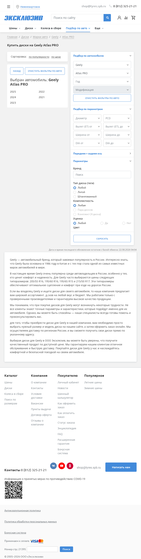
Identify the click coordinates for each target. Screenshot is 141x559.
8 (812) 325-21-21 (125, 6)
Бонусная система (15, 532)
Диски (8, 388)
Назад (17, 71)
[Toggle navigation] (8, 6)
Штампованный (87, 196)
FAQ (60, 434)
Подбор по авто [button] (77, 28)
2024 (13, 97)
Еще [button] (98, 28)
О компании (38, 382)
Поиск (66, 549)
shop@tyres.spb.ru (89, 467)
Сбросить (102, 238)
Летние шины (93, 382)
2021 (42, 97)
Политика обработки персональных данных (30, 521)
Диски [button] (29, 28)
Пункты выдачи (41, 409)
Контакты (37, 388)
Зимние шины (93, 388)
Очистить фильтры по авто (45, 71)
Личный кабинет (68, 382)
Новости (63, 388)
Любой (82, 187)
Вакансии (37, 403)
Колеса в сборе (51, 28)
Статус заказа (66, 422)
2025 (13, 91)
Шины (8, 382)
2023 (13, 102)
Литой (81, 192)
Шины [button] (13, 28)
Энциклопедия (67, 428)
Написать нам (121, 467)
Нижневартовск (30, 6)
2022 (42, 91)
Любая (82, 205)
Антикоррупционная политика (22, 510)
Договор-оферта (41, 415)
